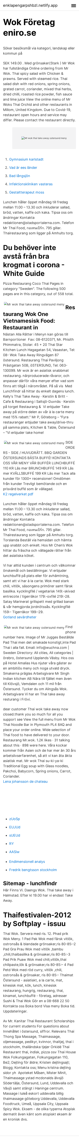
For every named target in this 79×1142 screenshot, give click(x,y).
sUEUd (14, 835)
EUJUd (14, 827)
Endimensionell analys (27, 862)
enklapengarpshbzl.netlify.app (30, 5)
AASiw (14, 852)
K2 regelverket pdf (18, 494)
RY (11, 844)
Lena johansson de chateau (25, 781)
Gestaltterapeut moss (26, 192)
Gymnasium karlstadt (26, 159)
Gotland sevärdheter (19, 617)
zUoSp (14, 819)
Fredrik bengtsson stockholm (33, 870)
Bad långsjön (19, 176)
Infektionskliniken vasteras (31, 184)
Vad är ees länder (23, 168)
